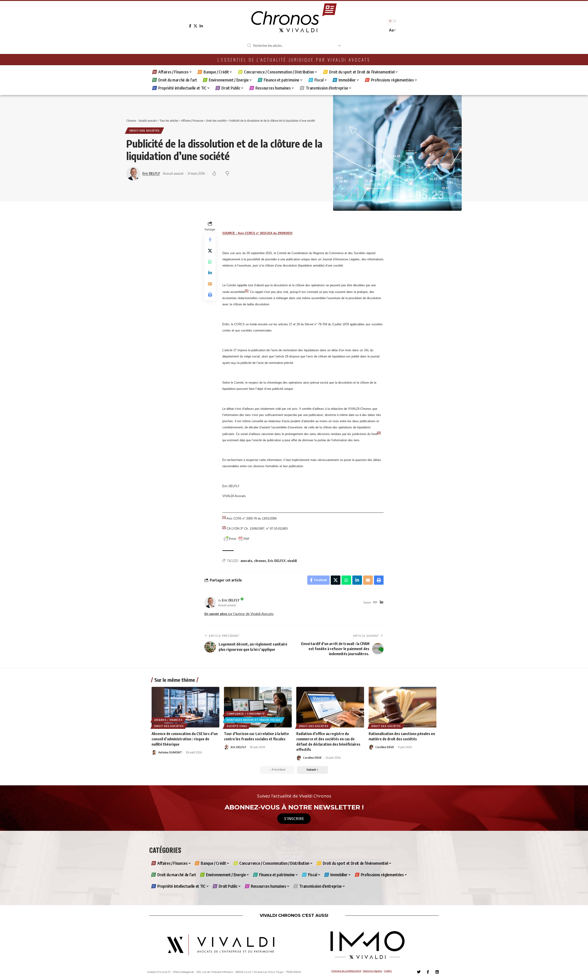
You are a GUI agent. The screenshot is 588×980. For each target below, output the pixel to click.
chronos (260, 561)
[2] (379, 432)
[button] (392, 30)
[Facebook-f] (428, 972)
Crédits (388, 970)
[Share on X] (209, 250)
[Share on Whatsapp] (209, 261)
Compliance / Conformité (246, 713)
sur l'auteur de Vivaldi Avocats (239, 614)
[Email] (209, 283)
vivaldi (292, 561)
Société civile (237, 726)
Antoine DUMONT (170, 752)
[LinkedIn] (201, 26)
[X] (195, 26)
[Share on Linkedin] (209, 272)
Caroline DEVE (312, 757)
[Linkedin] (437, 972)
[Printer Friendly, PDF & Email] (236, 538)
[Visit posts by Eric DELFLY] (210, 602)
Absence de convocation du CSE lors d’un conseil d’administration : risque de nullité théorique (185, 739)
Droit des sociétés (145, 130)
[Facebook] (190, 26)
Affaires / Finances (168, 720)
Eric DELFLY (151, 173)
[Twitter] (419, 972)
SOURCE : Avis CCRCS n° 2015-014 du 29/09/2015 (257, 233)
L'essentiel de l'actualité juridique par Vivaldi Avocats (294, 59)
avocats (246, 561)
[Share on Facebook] (209, 239)
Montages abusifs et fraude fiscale (254, 720)
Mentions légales (372, 970)
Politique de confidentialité (346, 970)
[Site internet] (375, 602)
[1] (246, 290)
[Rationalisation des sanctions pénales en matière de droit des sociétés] (402, 707)
